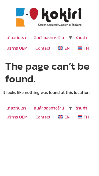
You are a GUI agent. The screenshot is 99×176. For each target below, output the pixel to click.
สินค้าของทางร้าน (49, 37)
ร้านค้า (81, 37)
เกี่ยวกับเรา (16, 37)
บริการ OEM (17, 48)
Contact (42, 48)
